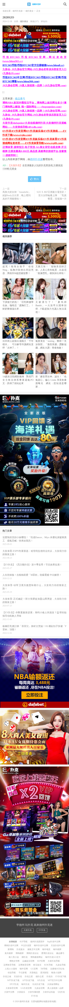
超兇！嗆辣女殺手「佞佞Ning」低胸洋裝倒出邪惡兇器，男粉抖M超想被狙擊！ (18, 270)
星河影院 (44, 972)
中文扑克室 (26, 945)
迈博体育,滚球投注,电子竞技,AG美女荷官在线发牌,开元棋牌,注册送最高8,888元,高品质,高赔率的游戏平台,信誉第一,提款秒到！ (34, 151)
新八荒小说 (14, 957)
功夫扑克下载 (38, 984)
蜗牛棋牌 (57, 949)
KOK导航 (48, 965)
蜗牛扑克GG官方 (52, 957)
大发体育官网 (12, 988)
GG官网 (34, 969)
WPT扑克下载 (13, 980)
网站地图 (43, 1001)
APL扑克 (41, 980)
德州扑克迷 (34, 4)
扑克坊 (50, 976)
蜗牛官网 (24, 969)
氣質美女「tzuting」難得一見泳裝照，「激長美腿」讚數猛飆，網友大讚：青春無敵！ (51, 344)
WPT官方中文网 (55, 980)
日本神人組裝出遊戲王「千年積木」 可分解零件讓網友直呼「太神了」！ (18, 344)
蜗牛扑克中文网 (41, 945)
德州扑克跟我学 (37, 941)
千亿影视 (23, 972)
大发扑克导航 (54, 961)
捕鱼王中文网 (33, 949)
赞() (36, 179)
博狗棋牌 (20, 953)
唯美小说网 (56, 972)
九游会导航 (61, 965)
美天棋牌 (9, 953)
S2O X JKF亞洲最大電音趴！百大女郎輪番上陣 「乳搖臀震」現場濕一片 (51, 195)
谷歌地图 (52, 1001)
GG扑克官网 (26, 988)
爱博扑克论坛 (47, 953)
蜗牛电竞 (46, 949)
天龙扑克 (18, 976)
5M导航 (44, 969)
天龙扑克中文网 (58, 945)
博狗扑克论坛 (32, 953)
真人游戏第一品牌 (55, 988)
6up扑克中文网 (53, 941)
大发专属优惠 (34, 992)
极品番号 (20, 98)
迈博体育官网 (24, 965)
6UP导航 (23, 941)
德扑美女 (29, 11)
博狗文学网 (14, 961)
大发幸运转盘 (49, 992)
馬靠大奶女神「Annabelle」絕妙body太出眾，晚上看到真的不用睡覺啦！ (17, 195)
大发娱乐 (21, 992)
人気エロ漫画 (11, 969)
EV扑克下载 (60, 976)
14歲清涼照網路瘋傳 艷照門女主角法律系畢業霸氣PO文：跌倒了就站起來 (18, 380)
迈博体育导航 (10, 965)
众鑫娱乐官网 (28, 961)
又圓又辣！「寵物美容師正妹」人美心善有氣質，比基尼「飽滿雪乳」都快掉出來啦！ (51, 270)
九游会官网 (39, 988)
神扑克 (25, 957)
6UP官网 (41, 961)
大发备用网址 (53, 984)
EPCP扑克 (14, 984)
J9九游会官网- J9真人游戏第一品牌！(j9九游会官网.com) (34, 85)
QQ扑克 (61, 992)
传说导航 (12, 972)
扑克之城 (7, 976)
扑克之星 (29, 976)
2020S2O (8, 17)
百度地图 (35, 1001)
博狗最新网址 (36, 957)
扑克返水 (21, 949)
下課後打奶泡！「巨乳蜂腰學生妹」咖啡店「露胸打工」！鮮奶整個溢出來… (18, 305)
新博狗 (11, 949)
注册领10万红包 (57, 969)
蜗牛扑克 (25, 984)
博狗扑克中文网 (11, 945)
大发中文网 (9, 992)
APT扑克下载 (28, 980)
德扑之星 (40, 976)
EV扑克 (42, 930)
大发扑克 (28, 930)
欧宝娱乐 (37, 965)
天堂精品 (33, 972)
